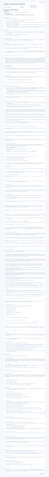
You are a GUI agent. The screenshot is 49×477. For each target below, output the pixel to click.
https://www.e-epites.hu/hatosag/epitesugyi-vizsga (30, 206)
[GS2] (30, 344)
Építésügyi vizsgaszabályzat (8, 7)
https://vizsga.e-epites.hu (27, 344)
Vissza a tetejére (42, 473)
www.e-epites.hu (13, 384)
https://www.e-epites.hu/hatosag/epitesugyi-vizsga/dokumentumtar (30, 197)
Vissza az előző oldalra (42, 2)
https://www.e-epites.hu (19, 344)
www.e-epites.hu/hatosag (19, 345)
